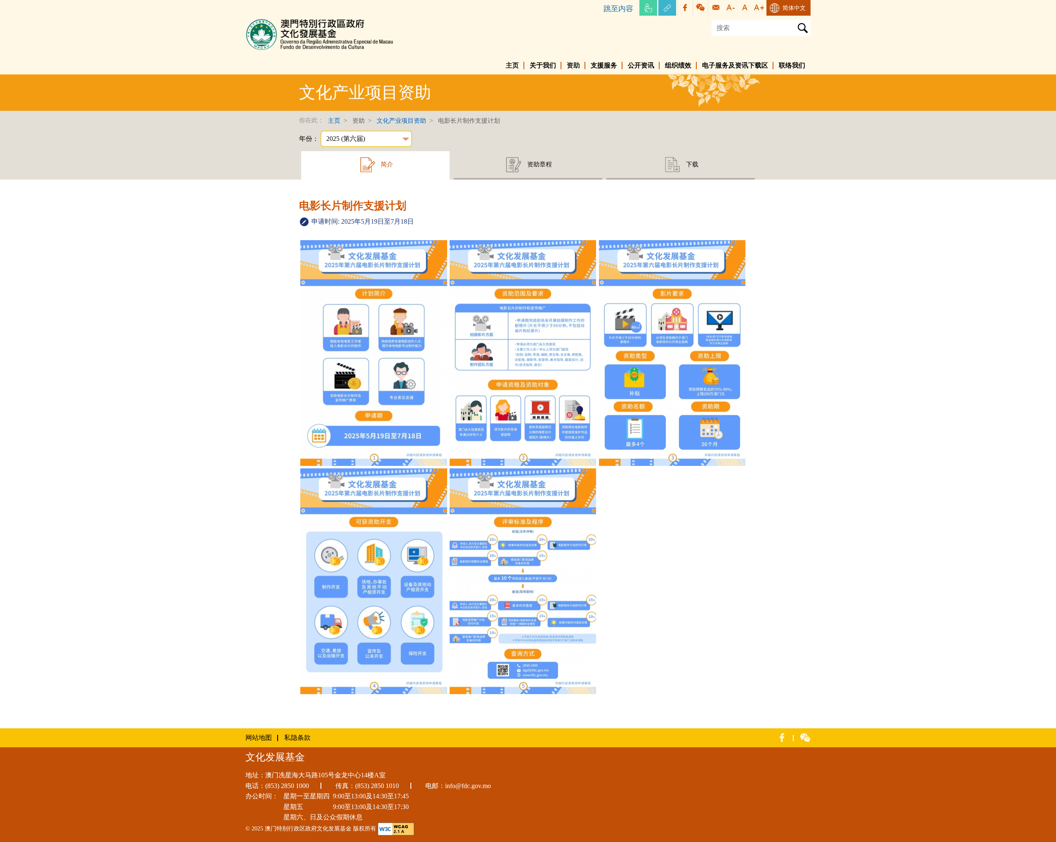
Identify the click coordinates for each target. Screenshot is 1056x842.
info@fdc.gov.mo (468, 785)
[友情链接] (667, 8)
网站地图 (258, 737)
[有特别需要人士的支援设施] (648, 8)
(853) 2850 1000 (287, 785)
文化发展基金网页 (271, 20)
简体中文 (794, 8)
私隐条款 (297, 737)
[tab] (375, 165)
